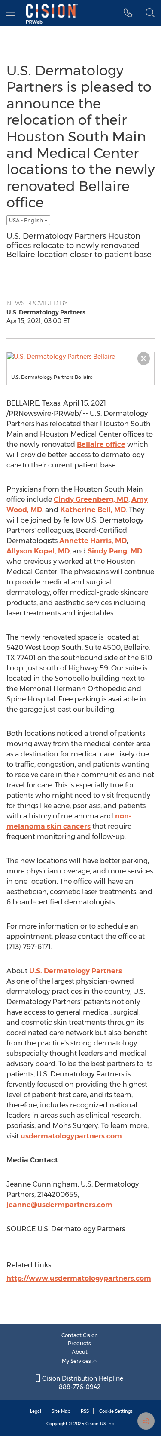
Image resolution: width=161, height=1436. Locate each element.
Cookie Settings (116, 1411)
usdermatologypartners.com (71, 1136)
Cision (92, 1424)
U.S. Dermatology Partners (75, 971)
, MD (91, 499)
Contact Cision (79, 1335)
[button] (128, 13)
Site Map (61, 1411)
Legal (35, 1411)
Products (79, 1343)
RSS (85, 1411)
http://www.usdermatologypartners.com (78, 1278)
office (101, 444)
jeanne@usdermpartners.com (59, 1205)
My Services (77, 1361)
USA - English (26, 220)
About (80, 1352)
